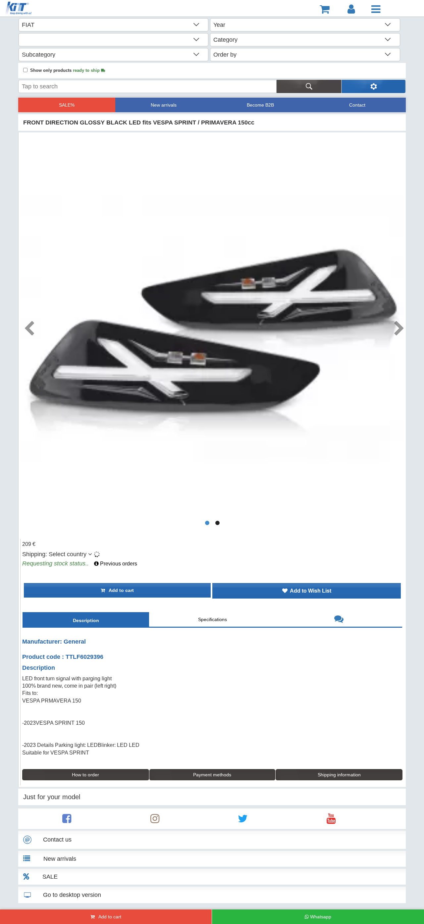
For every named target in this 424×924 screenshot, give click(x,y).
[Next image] (399, 326)
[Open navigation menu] (376, 9)
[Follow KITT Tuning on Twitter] (243, 820)
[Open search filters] (373, 86)
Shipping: (54, 554)
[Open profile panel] (351, 9)
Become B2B (260, 105)
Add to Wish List (309, 591)
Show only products (65, 70)
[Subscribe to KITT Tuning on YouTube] (331, 820)
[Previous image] (29, 326)
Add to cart (119, 590)
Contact (357, 105)
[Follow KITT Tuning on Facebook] (66, 820)
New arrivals (164, 105)
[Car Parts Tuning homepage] (35, 9)
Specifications (212, 619)
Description (86, 620)
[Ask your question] (339, 620)
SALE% (67, 105)
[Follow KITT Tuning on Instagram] (154, 820)
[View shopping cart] (324, 9)
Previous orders (118, 563)
